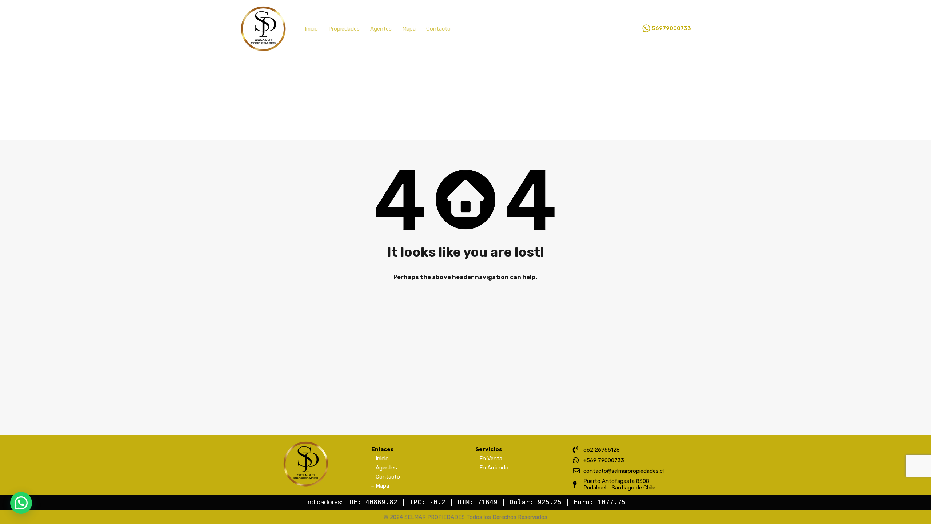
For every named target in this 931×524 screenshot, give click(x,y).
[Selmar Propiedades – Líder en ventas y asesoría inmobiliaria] (263, 48)
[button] (21, 503)
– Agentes (384, 467)
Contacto (438, 28)
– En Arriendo (491, 467)
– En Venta (488, 458)
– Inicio (380, 458)
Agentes (381, 28)
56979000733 (671, 28)
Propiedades (344, 28)
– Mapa (380, 486)
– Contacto (385, 476)
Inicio (311, 28)
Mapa (409, 28)
